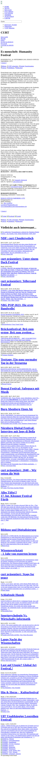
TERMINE (7, 15)
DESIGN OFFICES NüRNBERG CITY (13, 198)
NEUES (6, 8)
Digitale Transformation (27, 66)
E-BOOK (7, 18)
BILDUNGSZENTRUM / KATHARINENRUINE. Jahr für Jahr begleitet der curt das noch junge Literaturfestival (19, 369)
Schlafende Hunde (12, 594)
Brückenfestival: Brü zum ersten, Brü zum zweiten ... (17, 330)
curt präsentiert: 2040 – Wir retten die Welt (18, 471)
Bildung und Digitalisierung (18, 529)
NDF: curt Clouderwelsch (17, 238)
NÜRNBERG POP (18, 314)
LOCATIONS (8, 13)
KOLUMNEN (8, 11)
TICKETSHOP (9, 16)
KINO (3, 40)
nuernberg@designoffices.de (9, 205)
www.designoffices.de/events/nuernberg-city (14, 206)
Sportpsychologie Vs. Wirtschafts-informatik (15, 617)
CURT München (9, 28)
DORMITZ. (19, 295)
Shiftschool (19, 68)
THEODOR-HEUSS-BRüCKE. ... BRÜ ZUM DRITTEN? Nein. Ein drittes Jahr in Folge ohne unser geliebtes (18, 339)
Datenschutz (8, 26)
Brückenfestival (5, 342)
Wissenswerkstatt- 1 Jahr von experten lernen (19, 552)
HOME (6, 6)
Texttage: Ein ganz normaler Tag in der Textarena (19, 361)
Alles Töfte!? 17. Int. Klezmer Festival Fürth (16, 496)
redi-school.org (17, 181)
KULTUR (4, 43)
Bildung (3, 66)
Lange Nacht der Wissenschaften (11, 641)
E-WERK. (20, 271)
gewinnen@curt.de (16, 186)
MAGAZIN (8, 10)
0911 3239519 (8, 203)
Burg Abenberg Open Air (17, 409)
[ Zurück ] (4, 63)
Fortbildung (11, 68)
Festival (3, 68)
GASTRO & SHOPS (7, 45)
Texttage (34, 370)
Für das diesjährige (6, 314)
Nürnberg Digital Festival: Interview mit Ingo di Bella (18, 429)
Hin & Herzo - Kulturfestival (20, 692)
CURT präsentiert (13, 66)
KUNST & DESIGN (7, 42)
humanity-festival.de (21, 180)
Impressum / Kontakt (10, 25)
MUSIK (3, 38)
